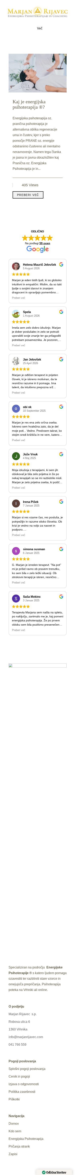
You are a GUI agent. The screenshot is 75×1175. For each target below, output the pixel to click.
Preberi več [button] (18, 298)
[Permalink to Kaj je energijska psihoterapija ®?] (38, 91)
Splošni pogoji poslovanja (27, 1069)
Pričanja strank (19, 1146)
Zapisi (13, 1154)
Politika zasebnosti (22, 1091)
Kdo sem (15, 1131)
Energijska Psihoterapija (26, 1139)
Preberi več (28, 195)
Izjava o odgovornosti (24, 1084)
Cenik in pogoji (19, 1076)
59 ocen (44, 243)
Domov (14, 1123)
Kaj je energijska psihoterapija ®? (29, 104)
